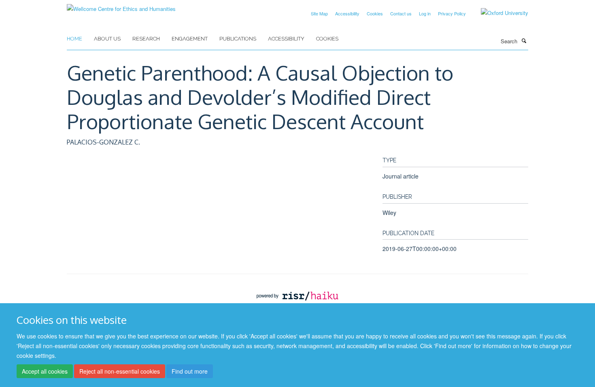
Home (74, 39)
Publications (237, 39)
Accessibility (347, 13)
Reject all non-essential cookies (119, 371)
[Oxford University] (498, 13)
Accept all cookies (45, 371)
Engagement (190, 39)
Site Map (319, 13)
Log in (425, 13)
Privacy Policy (452, 13)
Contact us (401, 13)
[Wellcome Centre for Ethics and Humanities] (121, 6)
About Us (107, 39)
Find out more (190, 371)
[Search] (523, 40)
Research (146, 39)
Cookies (375, 13)
